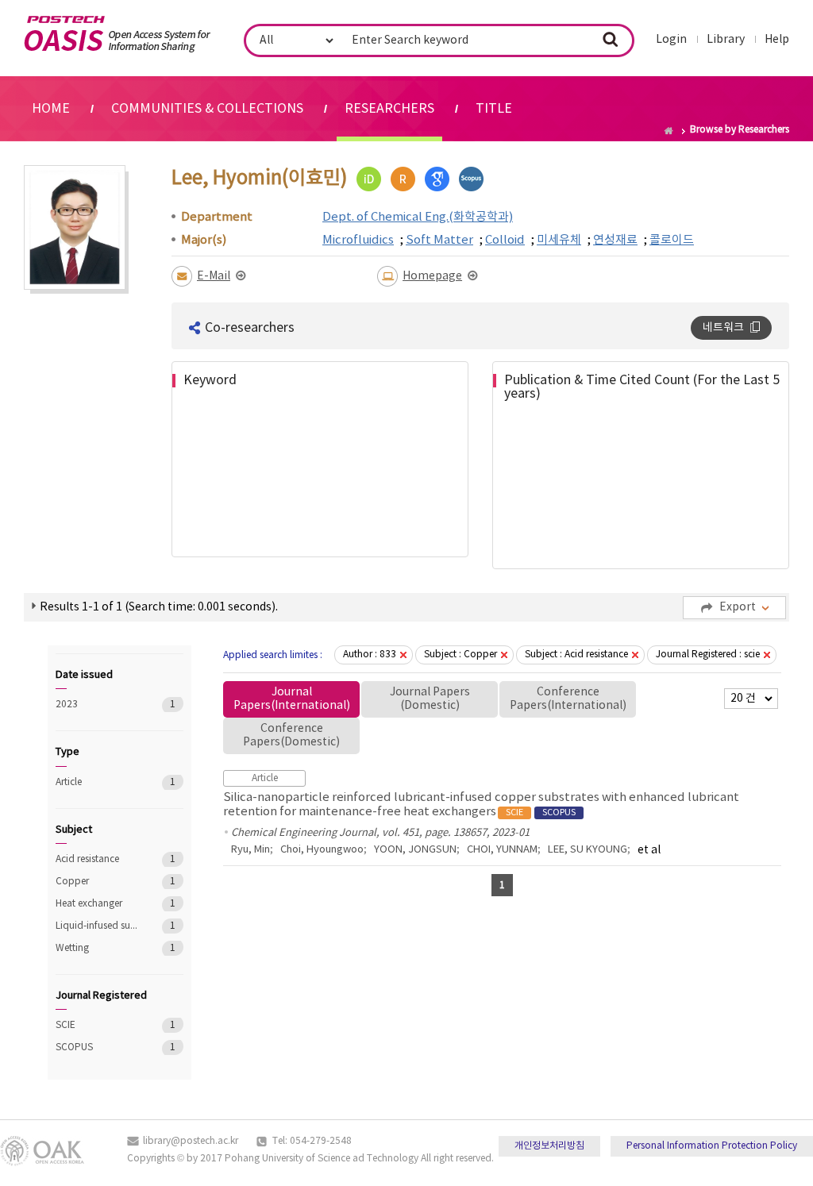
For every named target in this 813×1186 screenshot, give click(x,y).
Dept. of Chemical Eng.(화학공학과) (417, 217)
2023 (97, 704)
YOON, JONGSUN (415, 850)
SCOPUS (97, 1047)
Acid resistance (97, 859)
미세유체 (559, 240)
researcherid (403, 179)
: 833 (369, 654)
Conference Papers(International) (568, 699)
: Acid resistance (576, 654)
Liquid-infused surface (97, 926)
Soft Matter (439, 240)
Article (97, 782)
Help (777, 39)
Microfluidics (358, 240)
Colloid (505, 240)
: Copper (460, 654)
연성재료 (615, 240)
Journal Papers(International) (291, 699)
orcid (368, 179)
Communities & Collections (207, 109)
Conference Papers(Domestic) (291, 735)
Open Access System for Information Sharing (117, 34)
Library (726, 39)
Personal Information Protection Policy (711, 1146)
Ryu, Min (250, 850)
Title (494, 109)
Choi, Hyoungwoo (322, 850)
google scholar (437, 179)
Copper (97, 881)
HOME (51, 109)
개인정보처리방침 (549, 1146)
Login (671, 39)
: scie (708, 654)
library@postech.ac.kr (190, 1141)
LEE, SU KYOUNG (587, 850)
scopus (471, 179)
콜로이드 (671, 240)
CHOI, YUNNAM (502, 850)
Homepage (432, 276)
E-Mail (213, 276)
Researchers (389, 109)
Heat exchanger (97, 904)
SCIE (97, 1025)
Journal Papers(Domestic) (430, 699)
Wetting (97, 948)
